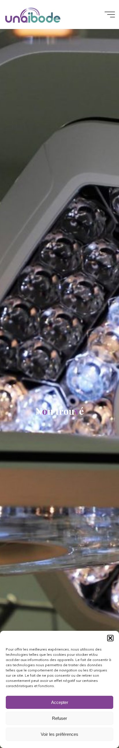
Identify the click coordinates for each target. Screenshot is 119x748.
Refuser (59, 718)
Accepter (59, 702)
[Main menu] (110, 14)
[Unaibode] (32, 14)
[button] (110, 638)
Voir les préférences (59, 734)
